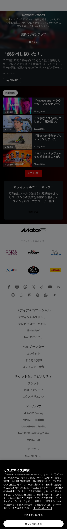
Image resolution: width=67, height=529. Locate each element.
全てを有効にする (33, 524)
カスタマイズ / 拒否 (33, 515)
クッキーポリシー (42, 508)
